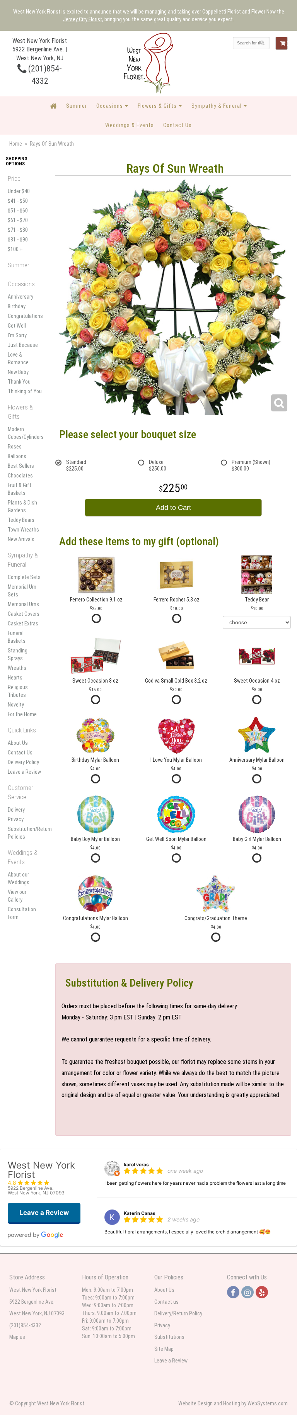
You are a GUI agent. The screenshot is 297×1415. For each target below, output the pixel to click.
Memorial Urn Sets (22, 591)
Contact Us (177, 125)
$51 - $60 (18, 210)
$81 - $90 (18, 239)
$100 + (15, 249)
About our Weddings (18, 878)
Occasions (109, 106)
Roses (15, 446)
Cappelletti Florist (221, 11)
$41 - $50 (18, 201)
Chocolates (20, 475)
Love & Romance (18, 358)
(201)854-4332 (25, 1325)
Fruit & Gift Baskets (19, 489)
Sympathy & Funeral (216, 106)
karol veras (136, 1164)
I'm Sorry (17, 335)
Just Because (23, 345)
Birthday (17, 306)
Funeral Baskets (17, 637)
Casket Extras (23, 623)
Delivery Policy (23, 762)
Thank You (19, 382)
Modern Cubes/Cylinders (25, 433)
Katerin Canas (139, 1213)
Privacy (16, 819)
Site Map (164, 1349)
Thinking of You (25, 391)
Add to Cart (173, 507)
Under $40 (19, 191)
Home (15, 144)
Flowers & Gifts (157, 106)
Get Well (17, 326)
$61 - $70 (18, 220)
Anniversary (20, 297)
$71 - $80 (18, 230)
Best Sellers (21, 466)
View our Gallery (17, 896)
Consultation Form (22, 913)
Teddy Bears (21, 520)
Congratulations (25, 316)
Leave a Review (24, 772)
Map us (17, 1337)
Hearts (15, 677)
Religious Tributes (18, 691)
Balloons (17, 456)
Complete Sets (24, 577)
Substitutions (169, 1337)
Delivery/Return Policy (178, 1313)
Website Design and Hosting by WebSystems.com (233, 1403)
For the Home (22, 714)
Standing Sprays (17, 654)
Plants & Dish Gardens (22, 506)
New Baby (18, 372)
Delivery (16, 810)
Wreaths (17, 668)
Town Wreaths (23, 530)
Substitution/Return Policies (25, 833)
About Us (18, 743)
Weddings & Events (129, 125)
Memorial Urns (23, 604)
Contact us (166, 1302)
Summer (76, 106)
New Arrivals (21, 539)
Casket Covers (23, 614)
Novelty (16, 705)
